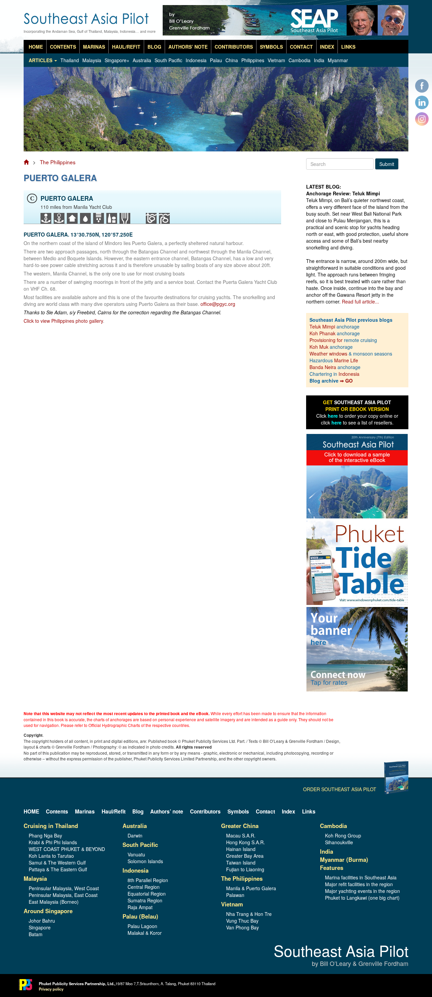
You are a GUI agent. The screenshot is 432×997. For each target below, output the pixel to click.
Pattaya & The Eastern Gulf (58, 869)
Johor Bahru (42, 920)
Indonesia (196, 60)
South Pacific (168, 60)
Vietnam (276, 60)
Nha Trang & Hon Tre (249, 913)
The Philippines (58, 162)
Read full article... (360, 301)
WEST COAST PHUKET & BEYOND (67, 849)
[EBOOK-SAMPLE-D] (357, 475)
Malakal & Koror (145, 932)
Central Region (144, 886)
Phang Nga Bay (45, 835)
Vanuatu (136, 854)
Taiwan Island (240, 862)
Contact (301, 46)
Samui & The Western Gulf (57, 862)
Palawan (235, 895)
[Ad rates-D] (357, 648)
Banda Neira (322, 367)
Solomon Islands (145, 861)
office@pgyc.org (217, 303)
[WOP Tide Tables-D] (357, 562)
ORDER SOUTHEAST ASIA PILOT (339, 789)
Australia (142, 60)
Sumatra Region (145, 900)
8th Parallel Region (148, 880)
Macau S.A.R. (240, 835)
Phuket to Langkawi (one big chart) (362, 897)
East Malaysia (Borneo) (54, 901)
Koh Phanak (322, 333)
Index (327, 46)
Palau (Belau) (140, 916)
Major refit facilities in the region (359, 884)
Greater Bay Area (245, 855)
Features (331, 868)
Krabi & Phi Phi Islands (53, 842)
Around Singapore (48, 911)
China (231, 60)
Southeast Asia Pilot (341, 955)
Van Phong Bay (242, 927)
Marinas (94, 46)
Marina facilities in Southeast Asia (361, 877)
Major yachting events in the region (362, 890)
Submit (386, 164)
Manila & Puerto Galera (251, 888)
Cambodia (299, 60)
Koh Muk (318, 346)
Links (348, 46)
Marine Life (346, 360)
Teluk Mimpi (322, 326)
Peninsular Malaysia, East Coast (63, 895)
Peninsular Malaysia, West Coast (64, 888)
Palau (216, 60)
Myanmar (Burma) (344, 859)
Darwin (135, 835)
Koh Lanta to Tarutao (51, 855)
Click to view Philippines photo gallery (63, 320)
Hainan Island (240, 849)
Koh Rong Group (343, 835)
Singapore (40, 927)
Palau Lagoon (142, 926)
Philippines (252, 60)
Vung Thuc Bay (242, 920)
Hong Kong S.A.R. (245, 842)
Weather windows (329, 353)
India (319, 60)
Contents (63, 46)
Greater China (240, 826)
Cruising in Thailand (51, 826)
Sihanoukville (339, 842)
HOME (36, 46)
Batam (36, 934)
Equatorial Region (147, 893)
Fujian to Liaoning (245, 869)
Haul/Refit (126, 46)
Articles (41, 60)
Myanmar (338, 60)
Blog (154, 46)
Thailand (69, 60)
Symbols (271, 46)
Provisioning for (326, 340)
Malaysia (91, 60)
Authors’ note (188, 46)
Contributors (234, 46)
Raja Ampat (140, 907)
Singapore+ (117, 60)
